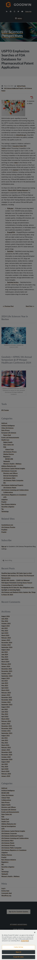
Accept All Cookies (18, 957)
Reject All (18, 952)
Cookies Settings (18, 947)
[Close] (35, 932)
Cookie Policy (25, 940)
